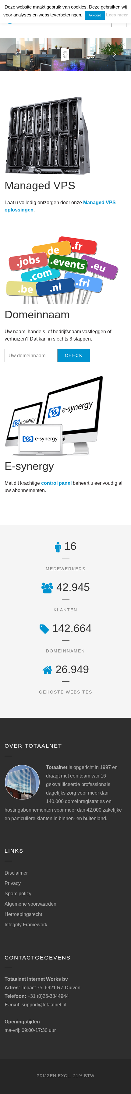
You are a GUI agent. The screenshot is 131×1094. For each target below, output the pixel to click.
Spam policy (18, 893)
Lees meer (117, 14)
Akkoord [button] (95, 15)
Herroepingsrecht (23, 914)
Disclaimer (16, 873)
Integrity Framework (26, 924)
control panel (56, 483)
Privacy (13, 883)
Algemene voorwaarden (30, 904)
